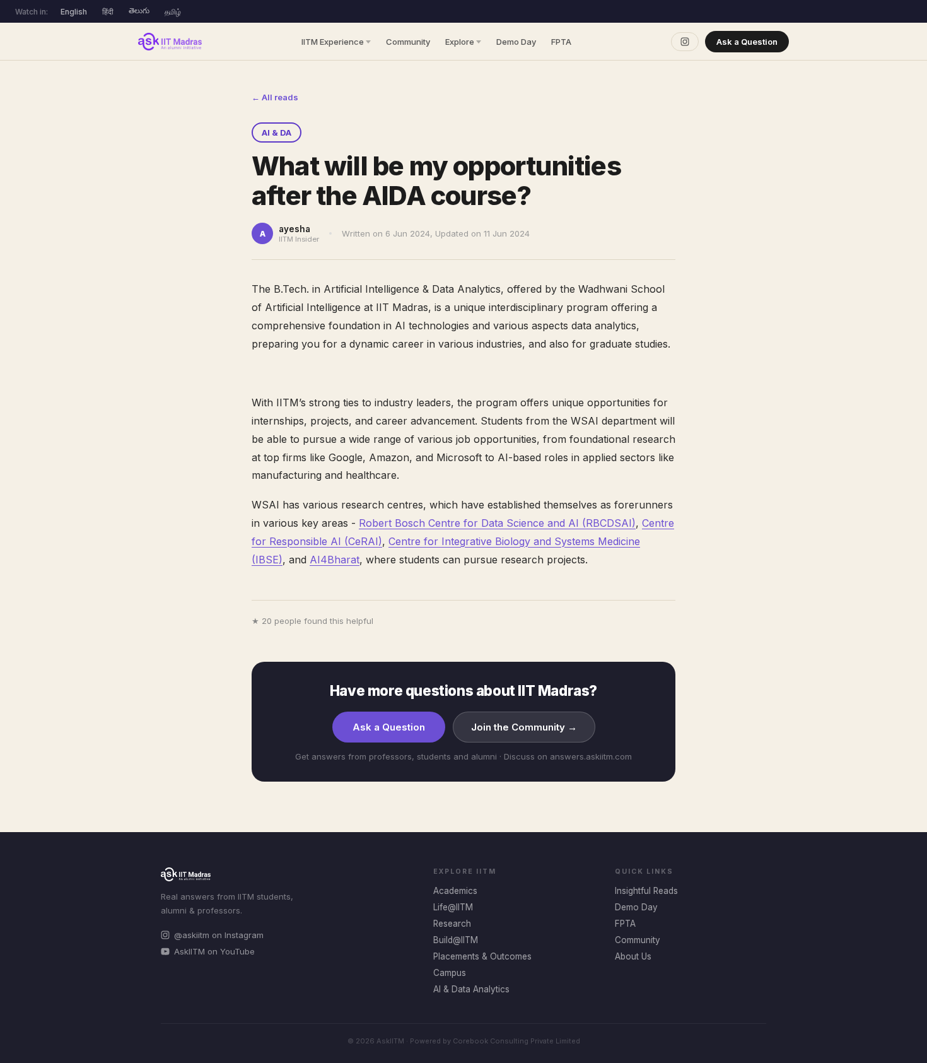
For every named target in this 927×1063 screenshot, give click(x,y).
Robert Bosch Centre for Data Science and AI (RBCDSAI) (497, 523)
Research (452, 924)
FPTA (561, 42)
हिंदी (108, 11)
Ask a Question (747, 42)
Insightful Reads (646, 891)
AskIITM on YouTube (214, 951)
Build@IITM (455, 940)
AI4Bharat (334, 559)
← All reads (275, 97)
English (74, 11)
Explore (459, 42)
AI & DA (276, 132)
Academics (455, 891)
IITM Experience (332, 42)
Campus (449, 973)
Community (408, 42)
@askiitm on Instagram (219, 935)
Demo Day (516, 42)
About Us (633, 956)
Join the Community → (524, 727)
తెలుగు (139, 10)
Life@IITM (453, 907)
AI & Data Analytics (471, 989)
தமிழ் (173, 11)
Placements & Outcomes (482, 956)
